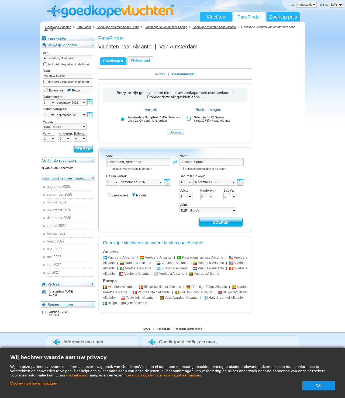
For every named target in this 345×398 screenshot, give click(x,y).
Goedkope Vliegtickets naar (187, 342)
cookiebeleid (76, 375)
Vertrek (53, 284)
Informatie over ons (83, 342)
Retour (76, 90)
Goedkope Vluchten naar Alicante (214, 27)
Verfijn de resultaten (59, 160)
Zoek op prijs (283, 17)
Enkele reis (56, 90)
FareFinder (249, 17)
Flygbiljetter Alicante (127, 303)
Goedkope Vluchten (58, 27)
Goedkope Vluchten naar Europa (117, 27)
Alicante (121, 287)
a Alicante (121, 257)
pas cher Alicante (154, 292)
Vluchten (215, 17)
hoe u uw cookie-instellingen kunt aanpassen (163, 375)
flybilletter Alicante (162, 287)
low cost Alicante (196, 292)
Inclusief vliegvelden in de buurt (68, 64)
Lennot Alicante (226, 298)
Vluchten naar (124, 47)
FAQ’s (147, 328)
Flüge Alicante (209, 287)
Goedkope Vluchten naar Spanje (166, 27)
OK (318, 385)
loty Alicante (140, 298)
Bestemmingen (60, 304)
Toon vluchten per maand (63, 178)
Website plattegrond (189, 328)
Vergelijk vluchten (62, 45)
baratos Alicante (181, 298)
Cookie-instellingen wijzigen (33, 383)
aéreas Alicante (202, 257)
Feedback (163, 328)
